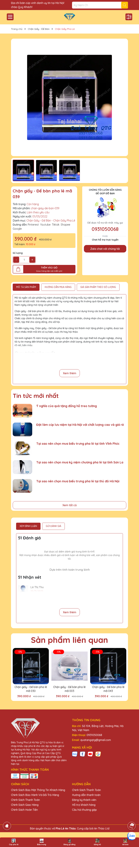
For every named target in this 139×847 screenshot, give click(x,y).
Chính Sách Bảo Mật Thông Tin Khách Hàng (38, 790)
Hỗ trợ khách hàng (83, 804)
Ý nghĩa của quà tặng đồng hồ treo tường (66, 406)
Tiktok (55, 224)
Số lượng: (18, 253)
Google (17, 228)
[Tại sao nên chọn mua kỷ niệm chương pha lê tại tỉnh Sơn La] (22, 467)
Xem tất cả (69, 505)
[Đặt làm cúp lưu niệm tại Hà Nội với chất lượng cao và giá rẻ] (22, 429)
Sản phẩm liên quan (69, 640)
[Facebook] (82, 753)
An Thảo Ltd (101, 828)
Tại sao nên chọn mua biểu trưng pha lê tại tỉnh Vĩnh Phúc (78, 444)
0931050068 (105, 229)
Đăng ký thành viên (84, 800)
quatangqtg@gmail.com (95, 740)
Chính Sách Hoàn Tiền (24, 809)
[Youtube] (90, 753)
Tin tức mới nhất (36, 395)
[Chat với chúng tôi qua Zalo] (131, 836)
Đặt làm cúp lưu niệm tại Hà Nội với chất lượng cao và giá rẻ (80, 425)
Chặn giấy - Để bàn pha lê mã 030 (31, 688)
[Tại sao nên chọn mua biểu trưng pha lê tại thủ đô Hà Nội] (22, 486)
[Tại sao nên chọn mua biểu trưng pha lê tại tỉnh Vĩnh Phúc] (22, 448)
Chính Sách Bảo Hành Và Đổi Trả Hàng (35, 795)
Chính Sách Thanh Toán (25, 800)
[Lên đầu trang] (131, 816)
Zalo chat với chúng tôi (105, 248)
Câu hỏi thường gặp (84, 809)
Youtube (45, 224)
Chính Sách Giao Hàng (24, 804)
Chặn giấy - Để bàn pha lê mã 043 (108, 688)
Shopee (65, 224)
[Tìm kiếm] (124, 5)
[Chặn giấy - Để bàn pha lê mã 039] (69, 97)
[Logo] (69, 17)
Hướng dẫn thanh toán (86, 795)
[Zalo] (74, 753)
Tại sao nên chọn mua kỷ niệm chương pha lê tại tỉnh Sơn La (79, 462)
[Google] (98, 753)
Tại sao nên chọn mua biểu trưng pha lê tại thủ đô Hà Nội (77, 481)
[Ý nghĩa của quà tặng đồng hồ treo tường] (22, 411)
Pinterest (33, 224)
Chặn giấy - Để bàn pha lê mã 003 (69, 688)
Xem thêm (69, 373)
